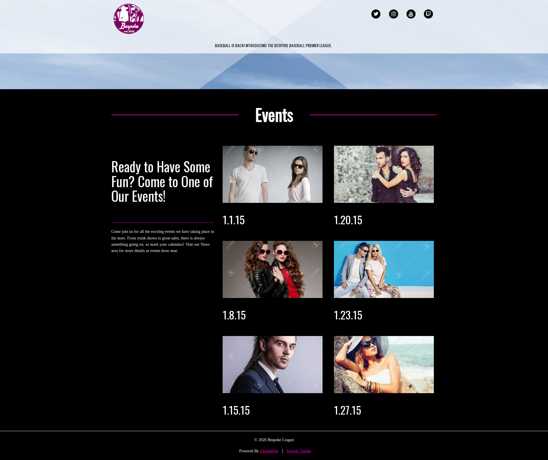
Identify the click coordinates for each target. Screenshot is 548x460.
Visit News (136, 267)
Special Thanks (299, 451)
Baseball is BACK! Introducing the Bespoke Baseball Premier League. (273, 45)
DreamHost (269, 451)
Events (274, 114)
